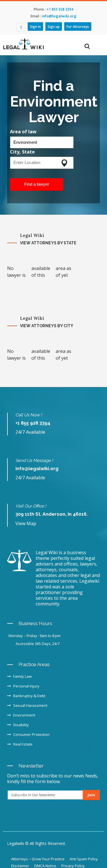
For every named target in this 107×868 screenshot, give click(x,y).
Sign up (54, 26)
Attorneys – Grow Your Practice (37, 858)
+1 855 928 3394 (59, 9)
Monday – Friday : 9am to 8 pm (34, 635)
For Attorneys (77, 26)
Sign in (35, 26)
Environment (24, 715)
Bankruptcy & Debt (29, 695)
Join (91, 794)
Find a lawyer (36, 184)
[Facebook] (21, 27)
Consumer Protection (31, 734)
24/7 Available (30, 432)
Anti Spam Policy (84, 858)
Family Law (22, 676)
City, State (22, 152)
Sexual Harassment (30, 705)
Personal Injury (26, 686)
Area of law (23, 131)
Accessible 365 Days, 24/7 (38, 643)
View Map (25, 523)
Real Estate (23, 744)
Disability (21, 724)
